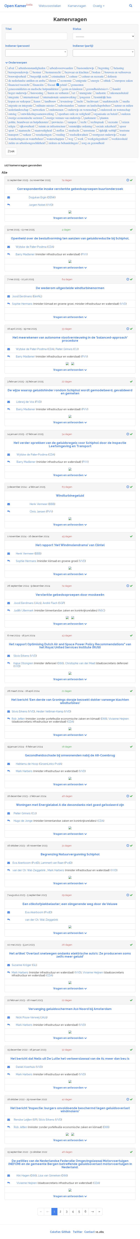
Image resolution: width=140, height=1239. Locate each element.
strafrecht (73, 130)
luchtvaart (92, 101)
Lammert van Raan (52, 862)
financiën (38, 85)
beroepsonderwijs (18, 72)
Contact (89, 1231)
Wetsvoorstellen (50, 6)
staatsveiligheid (43, 130)
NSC (101, 610)
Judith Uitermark (24, 610)
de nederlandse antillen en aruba (26, 80)
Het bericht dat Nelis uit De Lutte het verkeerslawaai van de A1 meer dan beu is (70, 1058)
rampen (71, 122)
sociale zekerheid (105, 126)
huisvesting (36, 93)
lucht (79, 101)
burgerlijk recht (39, 76)
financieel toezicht (18, 85)
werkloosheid (119, 139)
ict (73, 93)
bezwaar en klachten (76, 72)
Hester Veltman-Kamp (49, 711)
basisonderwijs (85, 68)
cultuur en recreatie (92, 76)
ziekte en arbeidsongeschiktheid (26, 143)
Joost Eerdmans (22, 296)
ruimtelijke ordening (80, 126)
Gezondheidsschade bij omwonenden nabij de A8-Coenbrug (70, 755)
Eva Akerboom (22, 862)
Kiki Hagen (23, 1175)
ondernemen (55, 110)
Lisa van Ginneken (49, 1175)
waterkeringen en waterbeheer (25, 139)
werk (80, 139)
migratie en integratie (20, 105)
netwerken (38, 110)
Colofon (55, 1231)
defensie (112, 76)
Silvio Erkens (21, 655)
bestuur (36, 72)
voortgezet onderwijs (104, 134)
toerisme (124, 130)
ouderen (125, 114)
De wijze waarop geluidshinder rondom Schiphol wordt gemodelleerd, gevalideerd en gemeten (70, 392)
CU (76, 349)
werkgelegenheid (97, 139)
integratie (13, 97)
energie (94, 80)
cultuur (73, 76)
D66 (60, 663)
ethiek (107, 80)
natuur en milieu (123, 105)
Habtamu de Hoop (27, 763)
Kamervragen (77, 6)
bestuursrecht (53, 72)
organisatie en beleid (105, 114)
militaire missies (45, 105)
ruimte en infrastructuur (51, 126)
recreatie (113, 122)
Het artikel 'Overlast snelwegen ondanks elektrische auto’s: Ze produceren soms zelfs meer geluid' (70, 955)
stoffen (60, 130)
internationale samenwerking (59, 97)
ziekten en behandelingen (63, 143)
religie (11, 126)
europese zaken (123, 80)
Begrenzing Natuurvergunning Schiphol (70, 854)
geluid (63, 85)
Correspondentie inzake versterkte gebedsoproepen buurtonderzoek (70, 189)
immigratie (85, 93)
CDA (50, 246)
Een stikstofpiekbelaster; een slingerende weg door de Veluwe (70, 904)
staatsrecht (24, 130)
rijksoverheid (26, 126)
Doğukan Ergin (37, 197)
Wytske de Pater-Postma (31, 246)
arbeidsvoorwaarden (61, 68)
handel (116, 89)
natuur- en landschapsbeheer (94, 105)
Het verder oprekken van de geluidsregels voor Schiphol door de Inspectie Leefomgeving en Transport (70, 444)
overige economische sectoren (25, 118)
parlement (90, 118)
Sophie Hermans (22, 303)
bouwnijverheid (17, 76)
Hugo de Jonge (23, 820)
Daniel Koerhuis (25, 1066)
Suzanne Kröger (21, 964)
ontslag (12, 114)
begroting (103, 68)
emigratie (81, 80)
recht (83, 122)
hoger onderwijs (17, 93)
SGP (61, 602)
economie (66, 80)
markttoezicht (110, 101)
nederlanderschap (18, 110)
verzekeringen (43, 134)
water (122, 134)
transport (13, 134)
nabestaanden (66, 105)
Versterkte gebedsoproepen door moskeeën (70, 594)
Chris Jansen (37, 511)
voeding (60, 134)
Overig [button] (98, 6)
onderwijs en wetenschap (82, 110)
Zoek (11, 151)
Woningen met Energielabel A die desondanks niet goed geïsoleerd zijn (70, 805)
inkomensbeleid (119, 93)
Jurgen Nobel (37, 204)
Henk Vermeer (39, 504)
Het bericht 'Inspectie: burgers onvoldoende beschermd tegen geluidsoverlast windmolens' (70, 1109)
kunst (36, 101)
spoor (122, 126)
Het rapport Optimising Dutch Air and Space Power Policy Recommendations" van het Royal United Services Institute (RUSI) (70, 646)
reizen (125, 122)
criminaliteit (58, 76)
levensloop (66, 101)
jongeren (84, 97)
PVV (84, 254)
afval (11, 68)
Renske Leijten (23, 1119)
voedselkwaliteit (78, 134)
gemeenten (76, 85)
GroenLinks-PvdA (50, 763)
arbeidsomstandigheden (31, 68)
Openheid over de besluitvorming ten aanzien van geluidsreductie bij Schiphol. (70, 238)
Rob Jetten (18, 718)
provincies (57, 122)
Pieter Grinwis (64, 349)
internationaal (31, 97)
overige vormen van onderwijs (63, 118)
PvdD (35, 862)
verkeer (26, 134)
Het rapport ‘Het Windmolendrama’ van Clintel (70, 545)
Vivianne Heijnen (118, 718)
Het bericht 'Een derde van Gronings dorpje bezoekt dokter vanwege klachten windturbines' (70, 701)
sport (11, 130)
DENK (51, 197)
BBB (52, 504)
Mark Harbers (24, 771)
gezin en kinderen (71, 89)
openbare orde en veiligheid (74, 114)
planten (103, 118)
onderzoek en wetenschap (115, 110)
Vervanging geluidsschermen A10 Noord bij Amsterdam (70, 1009)
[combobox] (36, 53)
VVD (49, 204)
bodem (96, 72)
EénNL (37, 296)
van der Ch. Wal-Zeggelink (29, 870)
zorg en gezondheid (92, 143)
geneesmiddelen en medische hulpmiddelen (33, 89)
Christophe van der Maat (80, 663)
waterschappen (55, 139)
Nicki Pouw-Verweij (28, 1017)
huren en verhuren (58, 93)
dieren (52, 80)
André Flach (50, 602)
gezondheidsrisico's (96, 89)
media (126, 101)
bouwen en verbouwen (117, 72)
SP (35, 1119)
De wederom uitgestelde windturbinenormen (70, 288)
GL (34, 964)
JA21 (38, 602)
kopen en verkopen (19, 101)
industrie (100, 93)
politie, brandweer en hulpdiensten (28, 122)
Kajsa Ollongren (23, 663)
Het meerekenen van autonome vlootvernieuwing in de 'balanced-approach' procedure (70, 339)
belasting (118, 68)
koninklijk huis (102, 97)
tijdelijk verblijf (107, 130)
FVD (38, 401)
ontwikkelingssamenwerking (37, 114)
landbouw (50, 101)
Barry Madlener (25, 254)
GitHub (65, 1231)
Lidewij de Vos (25, 401)
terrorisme (89, 130)
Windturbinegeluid (70, 495)
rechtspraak (97, 122)
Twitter (77, 1231)
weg (70, 139)
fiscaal (51, 85)
